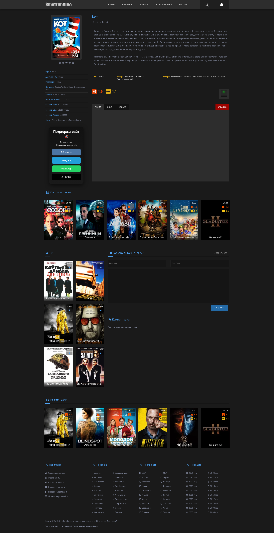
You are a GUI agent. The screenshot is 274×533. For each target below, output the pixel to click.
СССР (144, 473)
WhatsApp (66, 168)
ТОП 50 (183, 5)
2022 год (214, 478)
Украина (167, 478)
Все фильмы (54, 478)
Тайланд (167, 504)
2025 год (193, 473)
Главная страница (56, 473)
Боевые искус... (121, 473)
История (97, 491)
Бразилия (146, 508)
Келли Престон (203, 77)
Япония (166, 499)
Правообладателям (57, 492)
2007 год (193, 512)
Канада (166, 482)
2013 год (193, 499)
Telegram (66, 160)
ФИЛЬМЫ (127, 5)
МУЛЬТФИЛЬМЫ (164, 5)
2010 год (214, 504)
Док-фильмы (120, 486)
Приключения (121, 499)
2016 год (214, 491)
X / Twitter (66, 177)
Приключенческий (125, 79)
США (165, 473)
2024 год (214, 473)
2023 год (193, 478)
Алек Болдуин (190, 77)
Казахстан (146, 482)
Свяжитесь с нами (56, 487)
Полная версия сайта (58, 497)
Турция (166, 512)
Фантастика (99, 512)
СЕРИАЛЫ (144, 5)
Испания (167, 486)
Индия (145, 495)
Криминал (98, 495)
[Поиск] (207, 4)
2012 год (214, 499)
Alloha (98, 107)
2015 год (193, 495)
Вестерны (98, 478)
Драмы (97, 486)
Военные (119, 478)
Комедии (119, 491)
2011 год (193, 504)
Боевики (97, 473)
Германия (146, 491)
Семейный (128, 77)
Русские (118, 512)
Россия (145, 478)
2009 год (193, 508)
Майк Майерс (177, 77)
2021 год (193, 482)
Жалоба (222, 107)
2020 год (214, 482)
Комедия (138, 77)
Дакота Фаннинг (218, 77)
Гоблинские (99, 482)
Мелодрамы (120, 495)
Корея (144, 499)
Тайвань (145, 504)
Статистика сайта (56, 483)
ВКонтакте (66, 152)
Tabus (109, 107)
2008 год (214, 508)
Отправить (220, 308)
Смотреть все (220, 253)
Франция (167, 491)
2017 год (193, 491)
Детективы (120, 482)
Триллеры (98, 508)
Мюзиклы (98, 499)
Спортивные (120, 504)
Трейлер (121, 107)
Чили (165, 508)
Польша (145, 512)
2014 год (214, 495)
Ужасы (118, 508)
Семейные (98, 504)
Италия (145, 486)
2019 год (193, 486)
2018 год (214, 486)
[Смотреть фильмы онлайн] (58, 4)
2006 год (214, 512)
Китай (166, 495)
